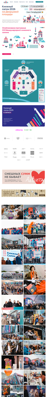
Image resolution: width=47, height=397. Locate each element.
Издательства (22, 1)
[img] (32, 116)
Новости (11, 1)
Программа (16, 1)
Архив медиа (31, 1)
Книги (27, 1)
